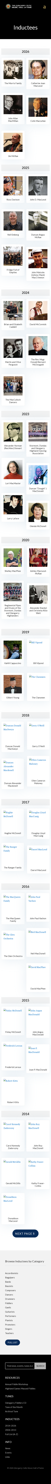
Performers (10, 1316)
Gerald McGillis (13, 1183)
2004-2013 (10, 1430)
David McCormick (38, 324)
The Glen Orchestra (13, 956)
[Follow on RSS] (39, 1477)
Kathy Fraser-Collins (38, 1184)
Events (8, 1452)
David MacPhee (37, 988)
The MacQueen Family (13, 919)
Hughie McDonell (12, 833)
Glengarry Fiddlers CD (15, 1403)
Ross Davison (13, 199)
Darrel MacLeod (38, 870)
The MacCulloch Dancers (13, 401)
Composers (10, 1290)
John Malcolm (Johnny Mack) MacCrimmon (38, 275)
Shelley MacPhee (13, 571)
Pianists (9, 1320)
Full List (12, 1342)
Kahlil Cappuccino (12, 663)
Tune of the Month (14, 1407)
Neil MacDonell (38, 953)
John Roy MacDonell (38, 1146)
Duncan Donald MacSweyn (12, 747)
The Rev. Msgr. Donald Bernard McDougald (37, 362)
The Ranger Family (13, 867)
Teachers (9, 1333)
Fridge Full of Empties (13, 271)
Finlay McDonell (13, 1032)
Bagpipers (10, 1277)
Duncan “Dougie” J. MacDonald (38, 489)
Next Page (23, 1233)
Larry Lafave (13, 518)
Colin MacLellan (38, 121)
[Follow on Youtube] (25, 1477)
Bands (8, 1281)
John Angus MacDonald (37, 1033)
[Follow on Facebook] (12, 1477)
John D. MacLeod (38, 199)
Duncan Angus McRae (38, 236)
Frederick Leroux (13, 1067)
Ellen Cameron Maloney (38, 781)
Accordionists (11, 1273)
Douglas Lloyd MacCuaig (38, 834)
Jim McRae (13, 156)
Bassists (9, 1286)
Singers (8, 1329)
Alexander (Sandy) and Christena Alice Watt (38, 610)
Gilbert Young (12, 697)
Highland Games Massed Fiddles (20, 1388)
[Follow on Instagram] (19, 1477)
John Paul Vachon (38, 918)
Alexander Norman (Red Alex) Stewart (13, 446)
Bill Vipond (38, 663)
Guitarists (10, 1311)
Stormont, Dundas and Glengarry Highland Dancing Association (37, 449)
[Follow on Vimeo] (32, 1477)
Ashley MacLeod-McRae (38, 572)
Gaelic (8, 1307)
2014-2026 (10, 1425)
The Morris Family (13, 83)
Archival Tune (11, 1411)
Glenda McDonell (38, 526)
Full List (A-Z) (11, 1434)
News (7, 1448)
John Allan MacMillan (13, 119)
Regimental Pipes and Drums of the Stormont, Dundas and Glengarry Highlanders (12, 610)
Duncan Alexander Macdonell (12, 784)
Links (7, 1457)
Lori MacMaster (13, 483)
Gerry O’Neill (38, 746)
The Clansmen (38, 697)
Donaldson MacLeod (13, 1219)
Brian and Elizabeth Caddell (13, 325)
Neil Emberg (13, 234)
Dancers (9, 1294)
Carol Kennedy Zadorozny (13, 1146)
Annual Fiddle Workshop (16, 1384)
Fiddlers (9, 1303)
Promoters (10, 1324)
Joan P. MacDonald (38, 1069)
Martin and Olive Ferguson (13, 363)
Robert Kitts (13, 1102)
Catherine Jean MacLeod (38, 84)
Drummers (10, 1299)
